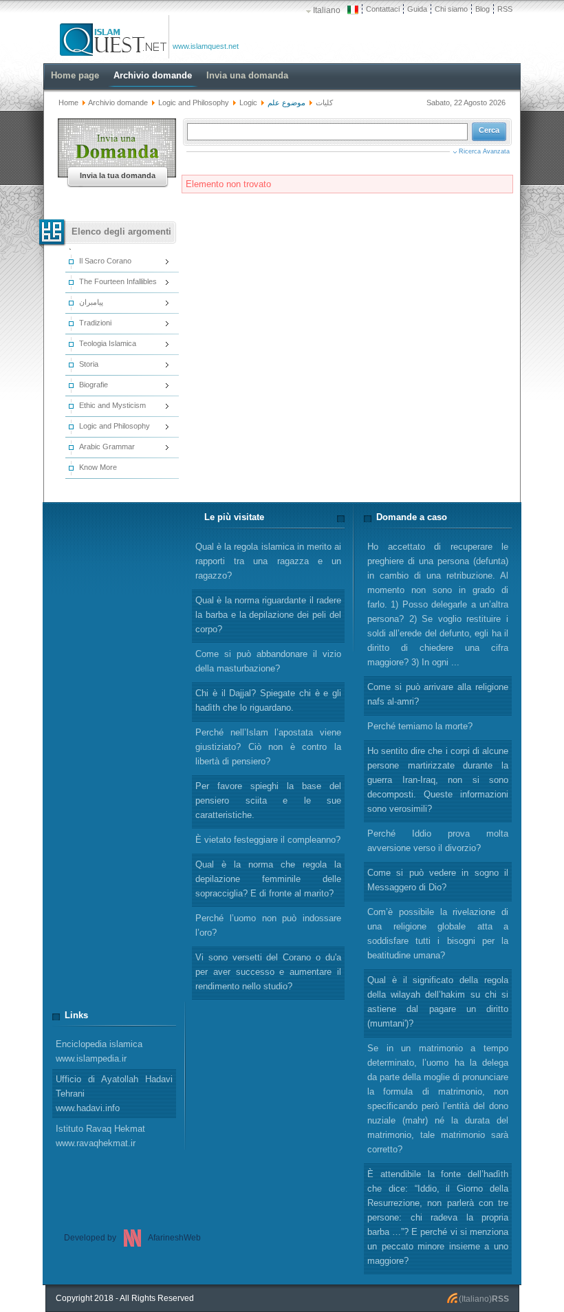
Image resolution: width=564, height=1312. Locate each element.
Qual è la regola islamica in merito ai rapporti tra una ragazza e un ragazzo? (268, 561)
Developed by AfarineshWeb (132, 1238)
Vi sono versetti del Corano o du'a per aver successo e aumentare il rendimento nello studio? (268, 971)
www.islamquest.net (206, 46)
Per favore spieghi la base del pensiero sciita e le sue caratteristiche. (268, 800)
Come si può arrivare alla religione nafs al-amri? (437, 694)
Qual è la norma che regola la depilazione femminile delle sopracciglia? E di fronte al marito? (268, 879)
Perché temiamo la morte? (420, 726)
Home (68, 102)
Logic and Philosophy (193, 102)
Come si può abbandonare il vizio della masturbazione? (268, 661)
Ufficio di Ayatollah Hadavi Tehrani (114, 1093)
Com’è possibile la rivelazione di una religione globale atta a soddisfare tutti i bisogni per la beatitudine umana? (437, 933)
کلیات (324, 102)
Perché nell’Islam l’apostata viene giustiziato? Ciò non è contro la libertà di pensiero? (268, 746)
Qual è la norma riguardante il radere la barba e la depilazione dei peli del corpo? (268, 614)
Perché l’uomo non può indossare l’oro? (268, 925)
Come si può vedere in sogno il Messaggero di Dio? (437, 880)
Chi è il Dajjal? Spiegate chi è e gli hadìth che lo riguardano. (268, 700)
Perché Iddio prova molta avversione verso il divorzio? (437, 840)
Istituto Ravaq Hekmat (100, 1135)
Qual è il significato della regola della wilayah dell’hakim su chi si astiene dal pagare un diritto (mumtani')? (437, 1002)
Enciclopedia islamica (99, 1051)
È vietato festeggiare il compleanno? (267, 840)
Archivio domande (118, 102)
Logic (248, 102)
